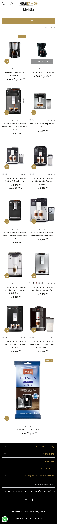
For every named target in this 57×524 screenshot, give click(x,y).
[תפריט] (53, 3)
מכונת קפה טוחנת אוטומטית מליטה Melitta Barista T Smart (42, 181)
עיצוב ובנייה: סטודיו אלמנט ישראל (28, 518)
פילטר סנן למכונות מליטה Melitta (28, 429)
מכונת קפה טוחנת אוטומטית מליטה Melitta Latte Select (42, 234)
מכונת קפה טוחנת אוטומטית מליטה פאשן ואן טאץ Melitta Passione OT (42, 344)
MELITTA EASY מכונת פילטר (42, 72)
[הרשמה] (4, 484)
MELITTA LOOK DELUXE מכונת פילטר (15, 74)
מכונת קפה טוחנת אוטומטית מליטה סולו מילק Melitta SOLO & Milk (15, 290)
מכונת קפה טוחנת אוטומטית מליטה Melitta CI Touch (15, 180)
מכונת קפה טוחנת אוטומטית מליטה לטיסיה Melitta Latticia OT (15, 235)
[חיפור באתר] (11, 3)
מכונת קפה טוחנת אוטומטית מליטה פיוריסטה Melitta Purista (15, 344)
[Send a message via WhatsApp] (4, 519)
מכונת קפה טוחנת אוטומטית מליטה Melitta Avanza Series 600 (15, 126)
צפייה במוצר (33, 112)
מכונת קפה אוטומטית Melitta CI (42, 125)
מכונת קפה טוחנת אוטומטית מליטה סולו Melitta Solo (42, 288)
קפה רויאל (34, 512)
